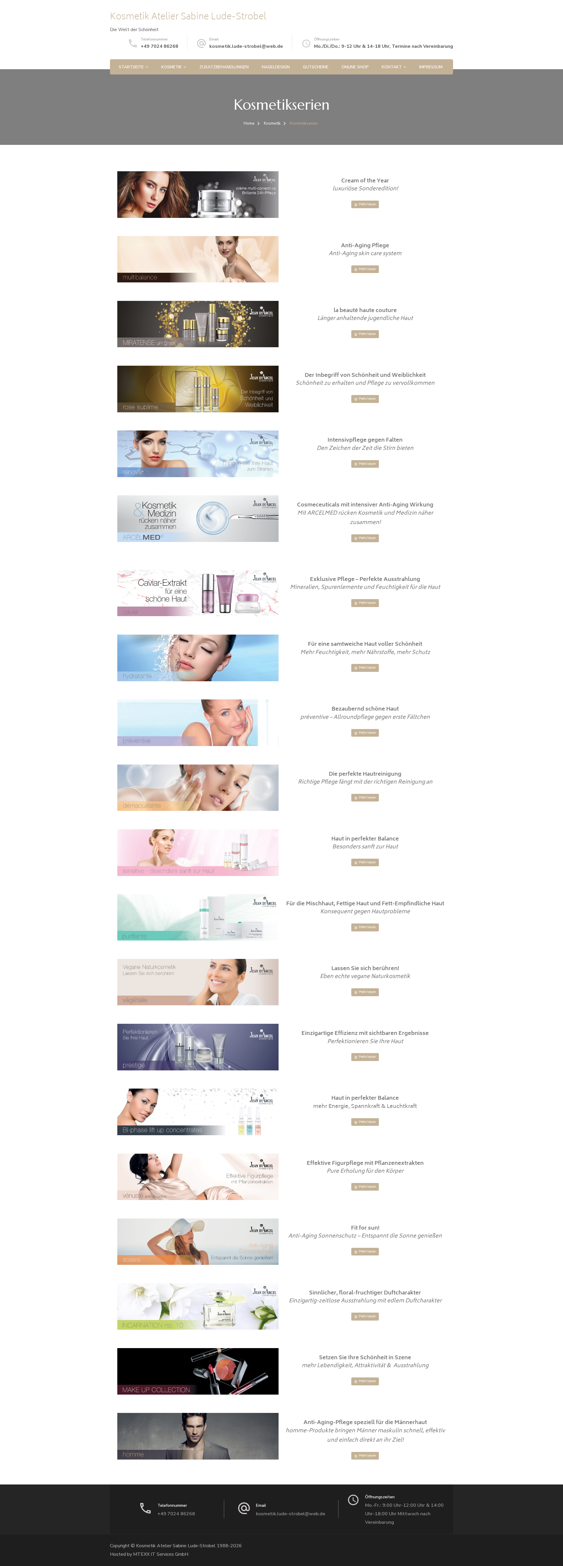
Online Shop (355, 67)
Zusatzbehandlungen (224, 67)
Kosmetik (171, 67)
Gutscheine (315, 67)
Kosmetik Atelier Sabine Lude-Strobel (188, 17)
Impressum (430, 67)
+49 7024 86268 (159, 46)
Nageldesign (276, 67)
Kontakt (392, 67)
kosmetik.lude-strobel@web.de (246, 46)
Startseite (131, 67)
